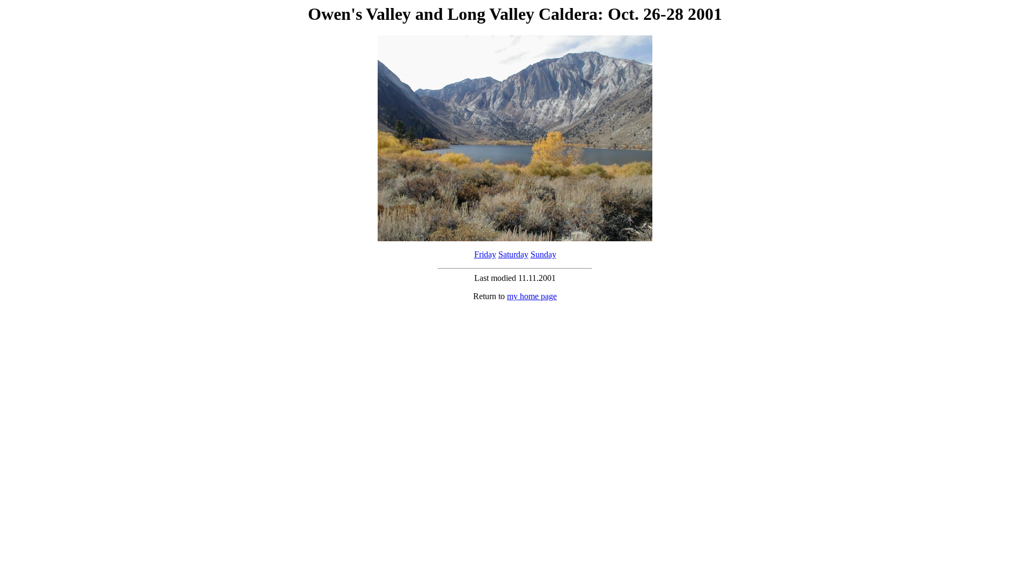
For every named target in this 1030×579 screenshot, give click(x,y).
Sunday (543, 254)
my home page (532, 296)
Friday (485, 254)
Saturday (513, 254)
